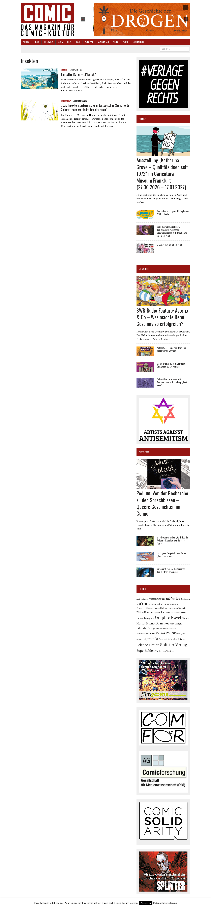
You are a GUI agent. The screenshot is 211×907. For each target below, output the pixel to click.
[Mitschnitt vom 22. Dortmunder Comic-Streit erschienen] (145, 575)
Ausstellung (155, 598)
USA (164, 651)
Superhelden (146, 650)
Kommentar (103, 41)
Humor (151, 623)
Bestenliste (138, 41)
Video (115, 41)
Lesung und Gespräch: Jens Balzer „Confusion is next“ (171, 554)
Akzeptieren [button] (146, 903)
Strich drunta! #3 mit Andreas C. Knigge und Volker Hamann (171, 365)
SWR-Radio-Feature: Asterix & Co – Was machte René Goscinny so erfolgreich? (162, 316)
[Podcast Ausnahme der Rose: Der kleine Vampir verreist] (145, 354)
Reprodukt (150, 638)
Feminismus (175, 612)
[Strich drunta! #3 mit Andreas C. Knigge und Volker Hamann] (145, 369)
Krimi (172, 623)
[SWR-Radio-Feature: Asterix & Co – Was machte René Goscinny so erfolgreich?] (163, 304)
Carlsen (142, 603)
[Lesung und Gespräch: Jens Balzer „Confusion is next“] (145, 559)
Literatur (142, 628)
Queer (183, 634)
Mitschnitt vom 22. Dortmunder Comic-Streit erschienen (171, 570)
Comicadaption (155, 603)
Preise (178, 634)
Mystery (166, 628)
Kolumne (89, 41)
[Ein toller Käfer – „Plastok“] (39, 87)
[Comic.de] (47, 19)
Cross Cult (159, 608)
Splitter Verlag (173, 644)
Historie (185, 618)
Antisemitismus (142, 599)
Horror (141, 623)
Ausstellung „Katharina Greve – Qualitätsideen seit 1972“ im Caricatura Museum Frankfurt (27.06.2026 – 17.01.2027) (162, 173)
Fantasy (165, 612)
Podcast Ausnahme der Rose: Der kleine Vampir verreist (171, 349)
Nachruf (173, 628)
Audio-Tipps (144, 269)
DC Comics (169, 608)
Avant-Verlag (171, 598)
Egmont (156, 612)
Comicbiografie (171, 603)
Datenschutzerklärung (165, 902)
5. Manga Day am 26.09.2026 (169, 245)
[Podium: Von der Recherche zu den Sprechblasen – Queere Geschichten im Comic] (163, 487)
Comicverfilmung (145, 608)
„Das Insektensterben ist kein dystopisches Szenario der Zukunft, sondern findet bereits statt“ (96, 107)
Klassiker (162, 623)
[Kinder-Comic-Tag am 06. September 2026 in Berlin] (145, 217)
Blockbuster (185, 599)
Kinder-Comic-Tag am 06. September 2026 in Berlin (173, 212)
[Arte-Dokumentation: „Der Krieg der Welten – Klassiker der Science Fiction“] (145, 543)
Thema (36, 41)
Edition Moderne (145, 612)
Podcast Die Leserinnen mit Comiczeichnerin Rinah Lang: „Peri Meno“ (172, 382)
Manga (151, 628)
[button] (134, 19)
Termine (142, 118)
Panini (160, 633)
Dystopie (182, 608)
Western (170, 651)
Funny (183, 612)
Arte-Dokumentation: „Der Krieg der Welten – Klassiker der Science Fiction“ (173, 540)
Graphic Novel (168, 617)
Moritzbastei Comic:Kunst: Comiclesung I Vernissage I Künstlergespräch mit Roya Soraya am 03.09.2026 (172, 231)
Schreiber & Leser (176, 639)
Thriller (158, 651)
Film (69, 41)
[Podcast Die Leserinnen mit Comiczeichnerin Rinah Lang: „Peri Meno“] (145, 385)
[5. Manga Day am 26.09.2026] (145, 251)
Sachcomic (163, 639)
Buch (78, 41)
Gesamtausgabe (145, 618)
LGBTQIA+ (179, 624)
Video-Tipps (144, 452)
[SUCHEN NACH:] (174, 48)
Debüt (176, 608)
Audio (125, 41)
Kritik (26, 41)
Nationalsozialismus (146, 633)
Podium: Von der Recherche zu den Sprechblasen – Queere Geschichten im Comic (162, 503)
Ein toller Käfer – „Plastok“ (78, 74)
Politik (171, 633)
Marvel (159, 628)
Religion (139, 639)
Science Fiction (148, 645)
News (60, 41)
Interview (48, 41)
